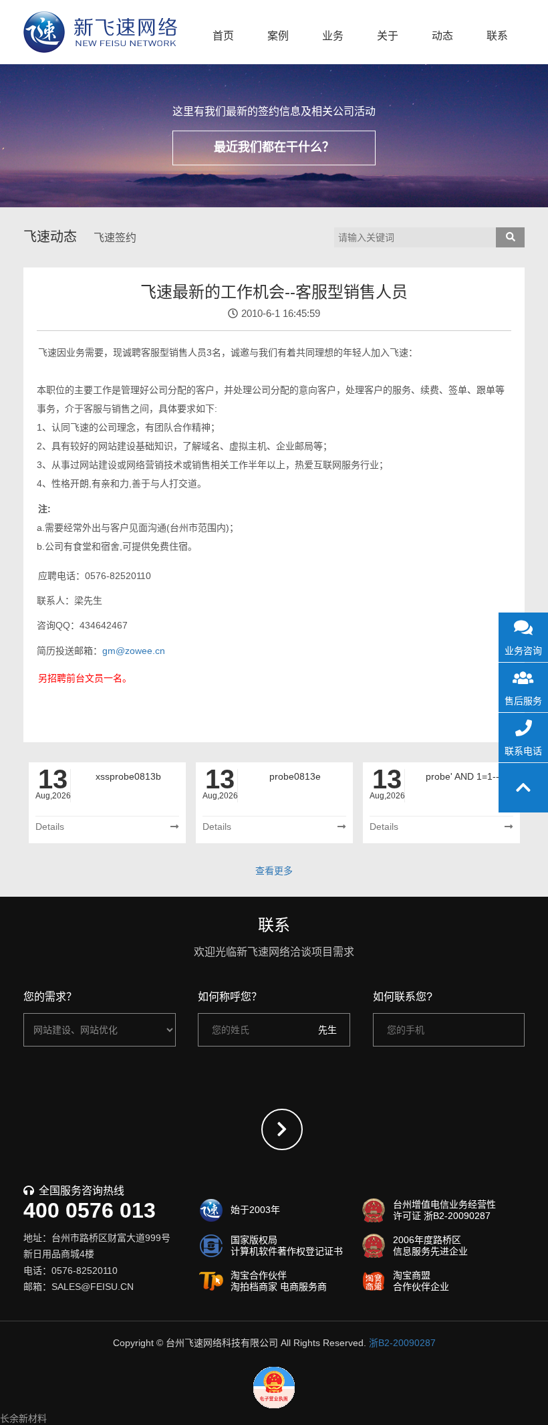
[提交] (282, 1129)
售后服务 (523, 700)
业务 (333, 35)
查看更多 (274, 870)
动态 (442, 35)
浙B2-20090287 (402, 1342)
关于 (387, 35)
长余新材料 (23, 1418)
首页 (223, 35)
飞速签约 (115, 237)
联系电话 (523, 751)
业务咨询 (523, 650)
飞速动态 (50, 236)
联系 (497, 35)
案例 (278, 35)
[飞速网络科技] (100, 32)
